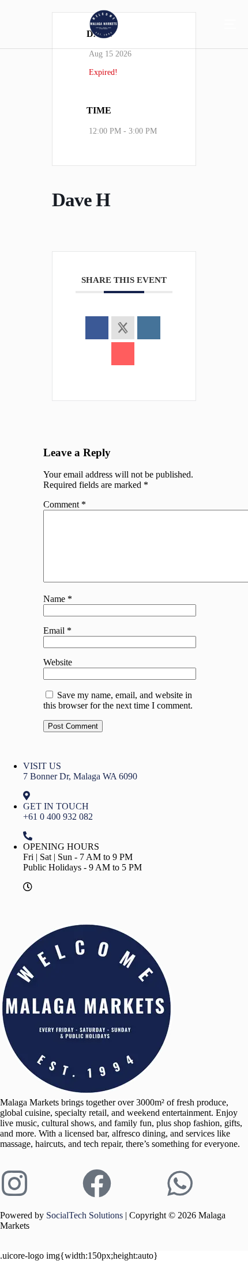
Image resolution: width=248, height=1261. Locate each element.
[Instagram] (14, 1183)
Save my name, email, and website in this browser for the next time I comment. (118, 700)
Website (57, 662)
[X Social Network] (122, 327)
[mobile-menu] (221, 24)
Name (57, 599)
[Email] (122, 353)
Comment (64, 504)
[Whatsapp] (180, 1183)
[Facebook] (96, 1183)
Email (57, 630)
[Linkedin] (148, 327)
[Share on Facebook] (96, 327)
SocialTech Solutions (84, 1215)
